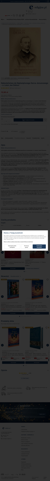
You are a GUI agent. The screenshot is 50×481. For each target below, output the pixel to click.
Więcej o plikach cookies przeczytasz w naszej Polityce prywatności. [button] (18, 241)
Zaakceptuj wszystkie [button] (39, 246)
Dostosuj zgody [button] (26, 246)
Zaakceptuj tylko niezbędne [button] (12, 246)
